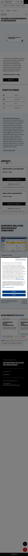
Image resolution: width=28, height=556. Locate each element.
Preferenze (14, 291)
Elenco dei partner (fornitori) (8, 287)
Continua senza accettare (21, 259)
